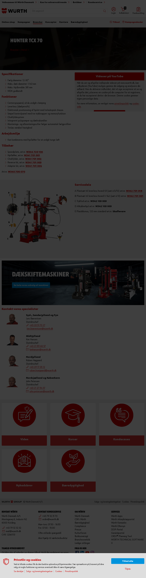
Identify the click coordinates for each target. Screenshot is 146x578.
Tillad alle (127, 561)
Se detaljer (18, 571)
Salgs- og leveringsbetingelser (39, 571)
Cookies (58, 571)
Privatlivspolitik (71, 571)
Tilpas (128, 569)
